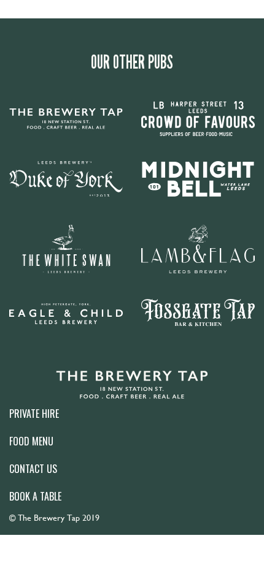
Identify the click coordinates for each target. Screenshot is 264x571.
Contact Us (33, 468)
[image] (132, 384)
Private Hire (34, 413)
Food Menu (31, 441)
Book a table (35, 496)
